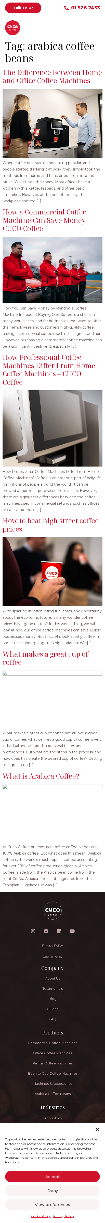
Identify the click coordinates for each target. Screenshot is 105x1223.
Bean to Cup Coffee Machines (52, 1073)
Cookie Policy (41, 1216)
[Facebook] (46, 931)
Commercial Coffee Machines (52, 1043)
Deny (52, 1190)
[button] (97, 1129)
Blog (53, 999)
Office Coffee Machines (52, 1053)
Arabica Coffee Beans (53, 1094)
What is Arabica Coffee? (41, 776)
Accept (52, 1176)
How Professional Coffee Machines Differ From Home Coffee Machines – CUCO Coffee (49, 369)
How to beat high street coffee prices (51, 524)
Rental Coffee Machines (52, 1063)
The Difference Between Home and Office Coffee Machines (52, 76)
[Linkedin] (59, 931)
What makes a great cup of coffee (45, 658)
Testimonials (53, 988)
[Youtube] (72, 931)
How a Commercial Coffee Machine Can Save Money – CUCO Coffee (47, 220)
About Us (52, 978)
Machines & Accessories (52, 1083)
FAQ (52, 1019)
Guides (52, 1009)
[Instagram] (33, 931)
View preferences (52, 1204)
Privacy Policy (63, 1216)
